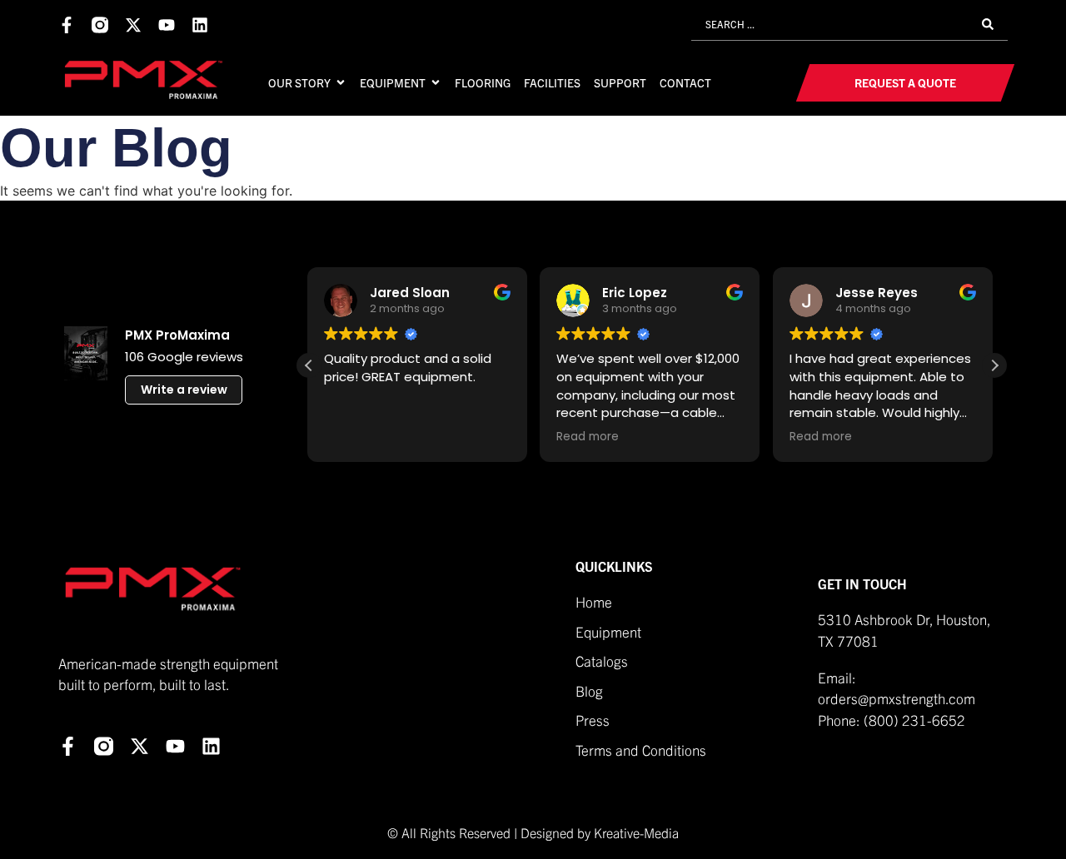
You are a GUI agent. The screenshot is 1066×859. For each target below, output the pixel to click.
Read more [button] (518, 437)
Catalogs (601, 660)
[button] (994, 365)
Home (593, 601)
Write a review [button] (184, 389)
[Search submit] (987, 24)
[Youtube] (166, 25)
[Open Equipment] (435, 82)
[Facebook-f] (66, 25)
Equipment (608, 631)
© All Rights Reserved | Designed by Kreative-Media (533, 832)
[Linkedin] (200, 25)
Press (592, 719)
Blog (589, 690)
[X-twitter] (133, 25)
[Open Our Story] (340, 82)
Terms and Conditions (642, 749)
